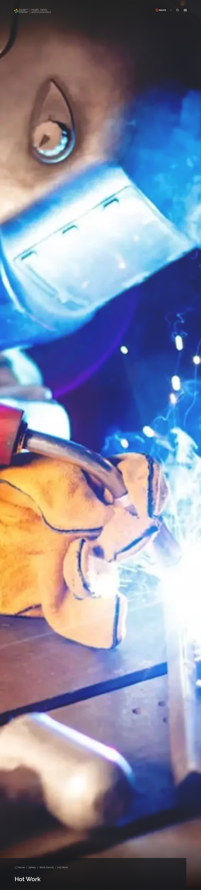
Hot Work (62, 867)
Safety (32, 867)
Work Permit (46, 867)
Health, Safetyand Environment (41, 11)
